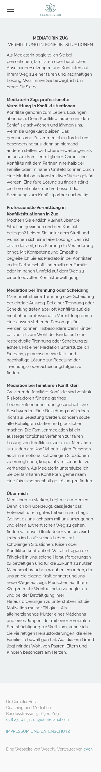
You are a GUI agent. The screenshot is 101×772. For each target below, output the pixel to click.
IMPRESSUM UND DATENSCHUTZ (38, 731)
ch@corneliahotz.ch (51, 719)
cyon (88, 749)
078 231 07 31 (18, 719)
